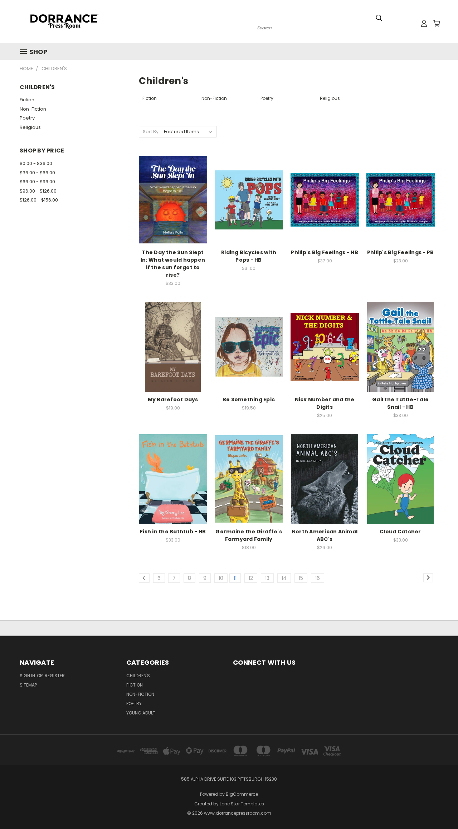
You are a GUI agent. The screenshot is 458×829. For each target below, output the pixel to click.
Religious (30, 127)
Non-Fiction (33, 109)
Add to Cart (173, 212)
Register (55, 676)
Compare (170, 199)
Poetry (27, 118)
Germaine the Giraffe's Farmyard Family (248, 535)
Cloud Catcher (400, 531)
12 (251, 578)
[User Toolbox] (424, 23)
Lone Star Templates (242, 804)
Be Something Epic (249, 399)
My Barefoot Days (173, 399)
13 (267, 578)
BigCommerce (242, 794)
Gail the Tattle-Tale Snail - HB (400, 403)
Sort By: (151, 131)
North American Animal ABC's (324, 535)
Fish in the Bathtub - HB (173, 531)
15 (301, 578)
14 (284, 578)
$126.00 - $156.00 (39, 200)
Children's (138, 676)
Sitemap (28, 685)
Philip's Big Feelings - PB (400, 252)
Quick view (172, 185)
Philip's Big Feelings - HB (324, 252)
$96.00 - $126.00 (38, 191)
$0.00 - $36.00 (36, 163)
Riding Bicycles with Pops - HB (248, 256)
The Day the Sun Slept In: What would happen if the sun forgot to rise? (173, 263)
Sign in (28, 676)
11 (235, 578)
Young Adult (140, 713)
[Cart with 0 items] (436, 23)
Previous (439, 806)
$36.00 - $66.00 (37, 172)
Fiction (27, 99)
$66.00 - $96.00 (37, 181)
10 (221, 578)
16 (317, 578)
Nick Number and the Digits (325, 403)
